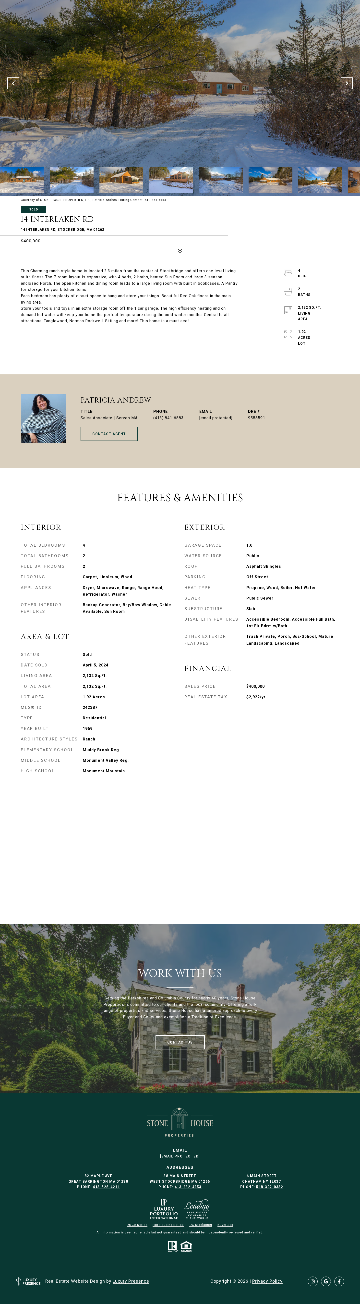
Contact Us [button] (180, 1042)
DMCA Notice (137, 1225)
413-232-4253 (188, 1187)
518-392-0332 (269, 1187)
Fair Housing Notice (168, 1225)
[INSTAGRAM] (313, 1281)
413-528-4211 (106, 1187)
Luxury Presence (131, 1281)
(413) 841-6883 (168, 418)
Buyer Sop (225, 1225)
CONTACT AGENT (109, 434)
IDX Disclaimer (200, 1225)
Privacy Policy (267, 1281)
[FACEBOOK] (339, 1281)
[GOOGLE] (326, 1281)
